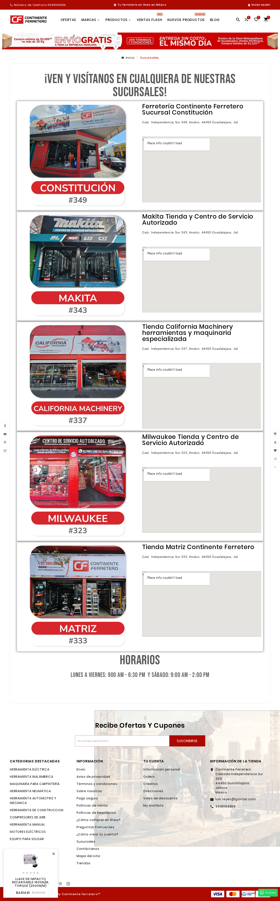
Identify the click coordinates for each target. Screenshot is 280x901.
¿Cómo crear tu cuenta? (97, 834)
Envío (81, 769)
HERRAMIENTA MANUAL (27, 824)
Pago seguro (87, 798)
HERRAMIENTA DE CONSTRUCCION (36, 810)
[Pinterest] (60, 883)
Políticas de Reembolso (96, 813)
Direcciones (153, 791)
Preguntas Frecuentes (95, 827)
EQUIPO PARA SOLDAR (27, 839)
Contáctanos (88, 849)
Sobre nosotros (89, 791)
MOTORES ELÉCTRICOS (28, 832)
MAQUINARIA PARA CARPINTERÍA (35, 784)
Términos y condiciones (97, 784)
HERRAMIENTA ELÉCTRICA (29, 769)
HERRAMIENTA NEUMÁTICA (30, 791)
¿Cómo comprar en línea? (98, 820)
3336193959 (225, 806)
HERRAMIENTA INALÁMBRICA (31, 776)
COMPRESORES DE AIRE (28, 817)
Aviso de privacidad (93, 776)
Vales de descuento (160, 798)
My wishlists (153, 805)
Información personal (161, 769)
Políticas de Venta (92, 805)
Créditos (150, 784)
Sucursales (86, 841)
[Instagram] (68, 883)
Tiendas (84, 863)
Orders (149, 776)
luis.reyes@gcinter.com (235, 799)
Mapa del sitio (88, 856)
